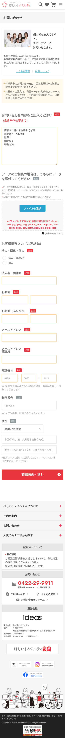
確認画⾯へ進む (33, 474)
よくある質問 (23, 71)
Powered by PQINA (54, 200)
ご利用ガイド (18, 594)
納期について (42, 71)
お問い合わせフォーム (33, 599)
